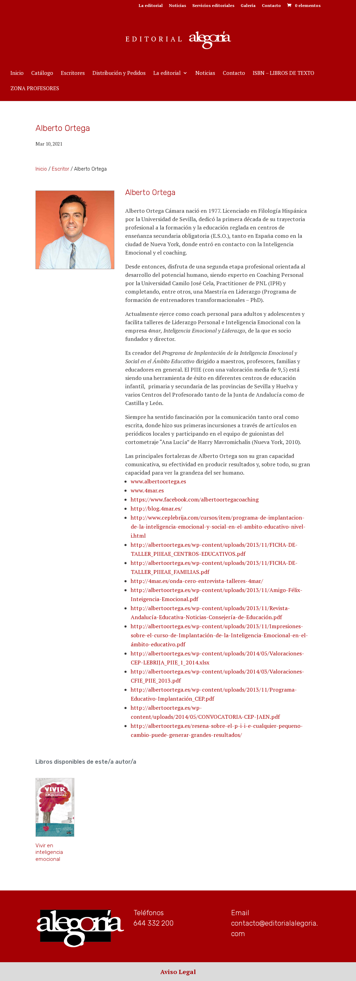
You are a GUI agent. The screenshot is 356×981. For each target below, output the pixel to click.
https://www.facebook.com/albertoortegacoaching (195, 499)
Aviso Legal (178, 971)
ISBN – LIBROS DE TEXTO (283, 73)
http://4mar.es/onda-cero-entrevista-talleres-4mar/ (197, 581)
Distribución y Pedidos (119, 73)
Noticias (177, 5)
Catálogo (42, 73)
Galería (248, 5)
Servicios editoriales (213, 5)
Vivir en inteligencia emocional (49, 852)
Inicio (17, 73)
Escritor (60, 169)
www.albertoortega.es (158, 481)
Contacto (271, 5)
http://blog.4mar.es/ (156, 508)
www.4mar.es (147, 490)
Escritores (73, 73)
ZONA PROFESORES (34, 89)
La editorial (151, 5)
